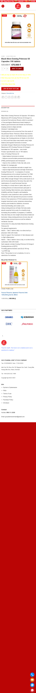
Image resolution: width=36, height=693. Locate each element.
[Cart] (28, 6)
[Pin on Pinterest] (15, 97)
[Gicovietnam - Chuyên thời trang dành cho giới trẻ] (18, 6)
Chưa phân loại (11, 56)
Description (5, 107)
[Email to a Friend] (12, 97)
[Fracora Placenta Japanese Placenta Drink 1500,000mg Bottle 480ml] (14, 274)
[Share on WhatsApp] (2, 97)
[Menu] (2, 6)
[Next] (8, 49)
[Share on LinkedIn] (18, 97)
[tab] (18, 108)
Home (3, 56)
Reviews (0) (4, 111)
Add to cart (17, 68)
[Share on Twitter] (9, 97)
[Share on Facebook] (6, 97)
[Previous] (3, 49)
